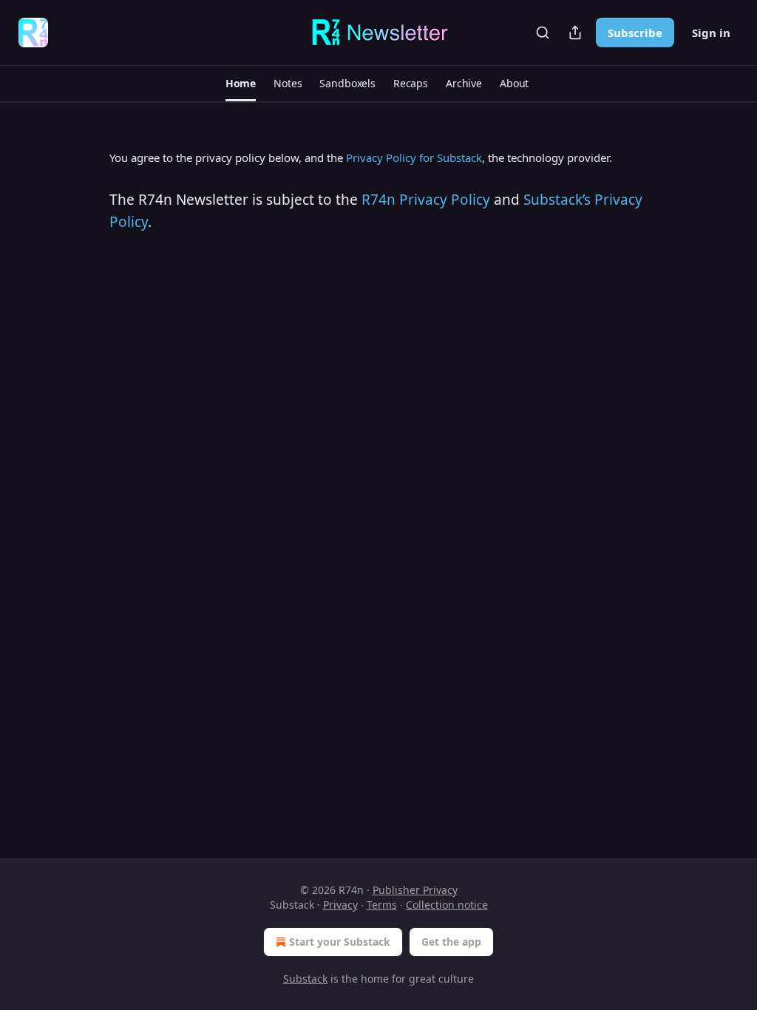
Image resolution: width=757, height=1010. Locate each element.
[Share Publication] (575, 32)
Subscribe (635, 32)
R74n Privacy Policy (425, 199)
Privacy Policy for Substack (414, 157)
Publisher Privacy (415, 890)
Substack (305, 979)
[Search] (542, 32)
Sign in (711, 32)
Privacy (340, 905)
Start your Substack (339, 942)
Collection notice (447, 905)
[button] (241, 83)
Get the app (451, 942)
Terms (382, 905)
